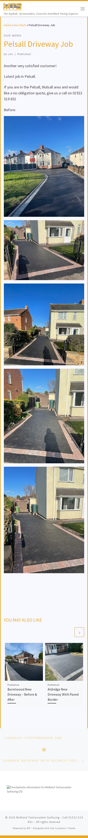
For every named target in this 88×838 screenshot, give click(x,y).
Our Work (20, 25)
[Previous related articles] (69, 632)
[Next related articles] (79, 632)
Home (8, 25)
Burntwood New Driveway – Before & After (22, 694)
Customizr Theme (65, 828)
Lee (10, 54)
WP (28, 828)
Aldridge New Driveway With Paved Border (63, 694)
